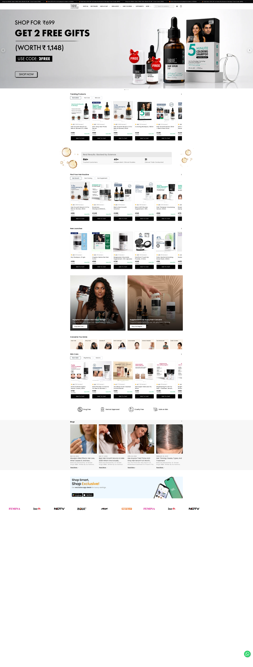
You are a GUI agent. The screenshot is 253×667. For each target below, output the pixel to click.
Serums (98, 358)
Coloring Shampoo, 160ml (144, 127)
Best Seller (75, 358)
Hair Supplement (102, 178)
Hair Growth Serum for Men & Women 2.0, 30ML (79, 127)
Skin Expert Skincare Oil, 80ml (143, 387)
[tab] (124, 89)
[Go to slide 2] (101, 121)
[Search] (156, 6)
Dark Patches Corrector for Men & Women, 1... (100, 387)
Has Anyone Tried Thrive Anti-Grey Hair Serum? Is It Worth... (139, 459)
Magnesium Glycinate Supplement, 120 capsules (123, 258)
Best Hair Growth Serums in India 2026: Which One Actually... (111, 459)
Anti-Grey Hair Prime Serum (99, 127)
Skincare (97, 98)
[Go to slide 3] (81, 121)
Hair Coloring (88, 178)
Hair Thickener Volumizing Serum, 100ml (166, 208)
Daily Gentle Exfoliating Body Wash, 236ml (165, 258)
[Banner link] (126, 487)
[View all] (181, 94)
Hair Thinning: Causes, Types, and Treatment (169, 459)
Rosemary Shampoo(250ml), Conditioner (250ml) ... (100, 208)
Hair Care (87, 98)
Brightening (87, 358)
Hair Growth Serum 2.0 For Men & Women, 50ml (123, 127)
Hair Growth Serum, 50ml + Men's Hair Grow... (165, 127)
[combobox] (164, 6)
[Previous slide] (3, 50)
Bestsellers (75, 98)
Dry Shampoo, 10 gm (78, 257)
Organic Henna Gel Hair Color (100, 258)
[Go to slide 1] (100, 121)
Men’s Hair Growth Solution (120, 208)
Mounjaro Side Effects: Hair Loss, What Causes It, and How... (82, 459)
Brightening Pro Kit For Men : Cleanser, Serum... (165, 387)
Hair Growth (75, 178)
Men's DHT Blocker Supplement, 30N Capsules (141, 208)
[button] (72, 124)
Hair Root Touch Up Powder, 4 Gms (142, 258)
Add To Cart (80, 138)
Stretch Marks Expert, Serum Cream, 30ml (78, 387)
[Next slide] (249, 50)
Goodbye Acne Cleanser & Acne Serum (122, 387)
